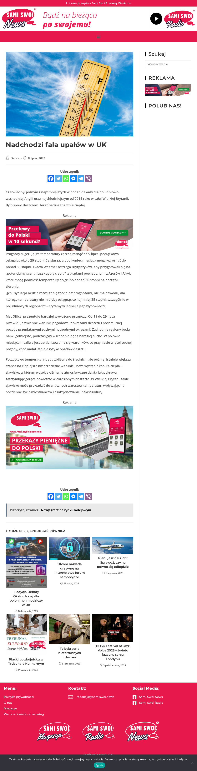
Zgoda (99, 765)
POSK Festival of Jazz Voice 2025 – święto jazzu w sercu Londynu (113, 652)
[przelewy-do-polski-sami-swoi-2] (69, 437)
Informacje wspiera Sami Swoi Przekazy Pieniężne (98, 3)
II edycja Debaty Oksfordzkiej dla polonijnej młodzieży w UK (26, 598)
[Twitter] (58, 178)
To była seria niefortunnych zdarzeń (69, 653)
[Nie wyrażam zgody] (192, 763)
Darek (15, 158)
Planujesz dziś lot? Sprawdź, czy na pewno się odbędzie (113, 562)
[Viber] (88, 178)
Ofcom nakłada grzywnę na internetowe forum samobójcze (69, 570)
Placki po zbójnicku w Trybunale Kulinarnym (26, 661)
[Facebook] (51, 178)
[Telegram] (81, 178)
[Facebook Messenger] (73, 178)
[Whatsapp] (66, 178)
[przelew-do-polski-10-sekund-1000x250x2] (69, 234)
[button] (98, 36)
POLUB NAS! (165, 106)
